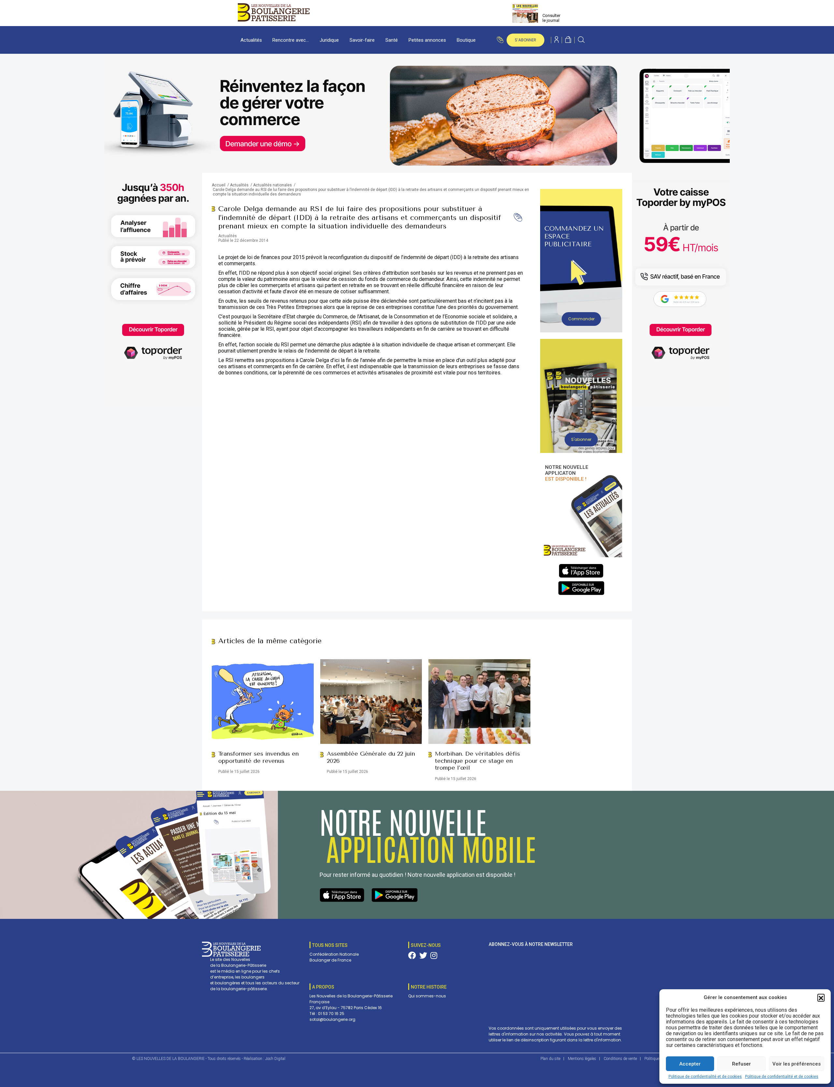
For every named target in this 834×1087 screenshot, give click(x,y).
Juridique (329, 40)
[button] (821, 997)
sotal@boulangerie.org (332, 1019)
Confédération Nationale (334, 954)
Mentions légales (582, 1058)
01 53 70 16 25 (331, 1013)
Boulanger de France (330, 960)
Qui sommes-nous (427, 996)
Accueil (218, 185)
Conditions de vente (620, 1058)
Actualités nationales (272, 185)
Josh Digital (275, 1058)
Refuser (741, 1064)
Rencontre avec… (290, 40)
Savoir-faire (362, 40)
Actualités (251, 40)
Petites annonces (427, 40)
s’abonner (525, 40)
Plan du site (550, 1058)
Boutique (466, 40)
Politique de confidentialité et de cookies (705, 1076)
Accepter (690, 1064)
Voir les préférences (796, 1064)
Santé (391, 40)
